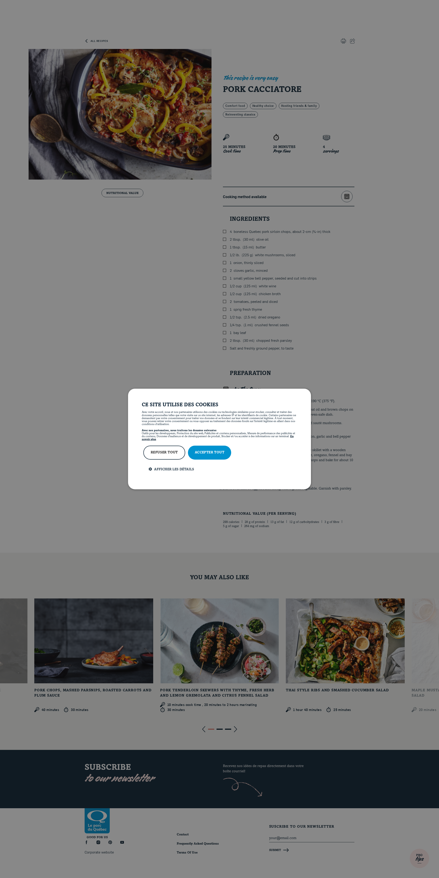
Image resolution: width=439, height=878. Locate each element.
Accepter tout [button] (209, 452)
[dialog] (219, 439)
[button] (223, 469)
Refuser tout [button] (164, 452)
